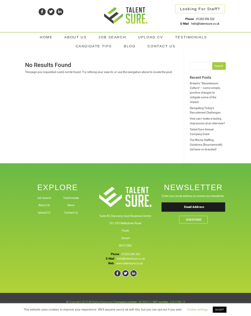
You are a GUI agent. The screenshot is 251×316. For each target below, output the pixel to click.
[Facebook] (42, 12)
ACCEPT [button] (219, 309)
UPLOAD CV (150, 37)
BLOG (130, 46)
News (71, 205)
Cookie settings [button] (197, 309)
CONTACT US (161, 46)
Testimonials (71, 198)
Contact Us (71, 212)
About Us (44, 205)
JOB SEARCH (112, 37)
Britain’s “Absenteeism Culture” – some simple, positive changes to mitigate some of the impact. (205, 93)
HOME (46, 37)
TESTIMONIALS (191, 37)
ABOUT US (75, 37)
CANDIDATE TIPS (94, 46)
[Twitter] (51, 12)
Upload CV (44, 212)
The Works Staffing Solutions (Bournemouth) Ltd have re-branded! (206, 144)
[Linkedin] (60, 12)
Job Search (44, 198)
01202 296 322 (205, 19)
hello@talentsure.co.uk (205, 23)
